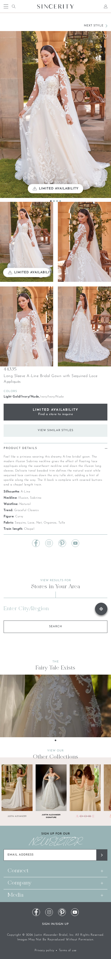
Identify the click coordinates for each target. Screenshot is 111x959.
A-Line (25, 491)
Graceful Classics (26, 510)
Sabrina (36, 497)
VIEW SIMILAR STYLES (55, 430)
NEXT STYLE (94, 25)
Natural (25, 504)
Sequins (20, 522)
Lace (31, 522)
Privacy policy (44, 950)
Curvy (19, 516)
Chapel (29, 528)
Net (39, 522)
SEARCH (55, 626)
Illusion (23, 497)
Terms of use (68, 950)
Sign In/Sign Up (55, 924)
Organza (50, 522)
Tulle (61, 522)
